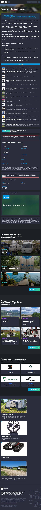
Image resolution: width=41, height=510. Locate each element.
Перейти (23, 183)
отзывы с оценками (19, 130)
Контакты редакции (4, 505)
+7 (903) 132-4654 (5, 183)
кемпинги (30, 222)
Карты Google (4, 187)
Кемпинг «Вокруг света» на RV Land (26, 219)
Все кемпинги (34, 289)
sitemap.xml (15, 505)
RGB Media (14, 506)
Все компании (34, 389)
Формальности (10, 505)
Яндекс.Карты (4, 188)
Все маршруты (34, 347)
